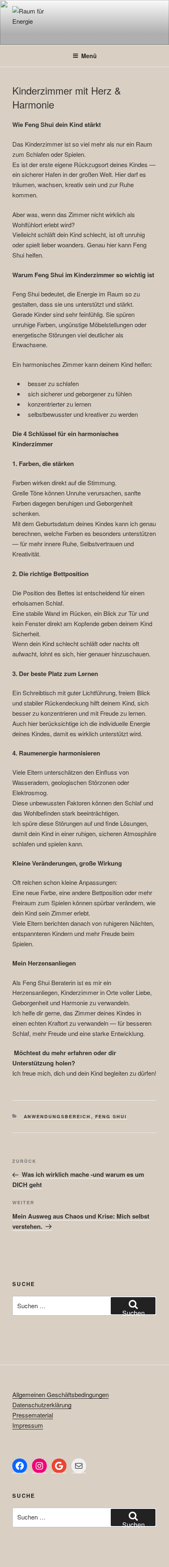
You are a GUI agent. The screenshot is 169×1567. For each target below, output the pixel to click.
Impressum (27, 1425)
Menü (89, 56)
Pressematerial (32, 1415)
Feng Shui (111, 1116)
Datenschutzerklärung (41, 1404)
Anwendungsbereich (57, 1116)
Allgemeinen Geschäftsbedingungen (60, 1394)
